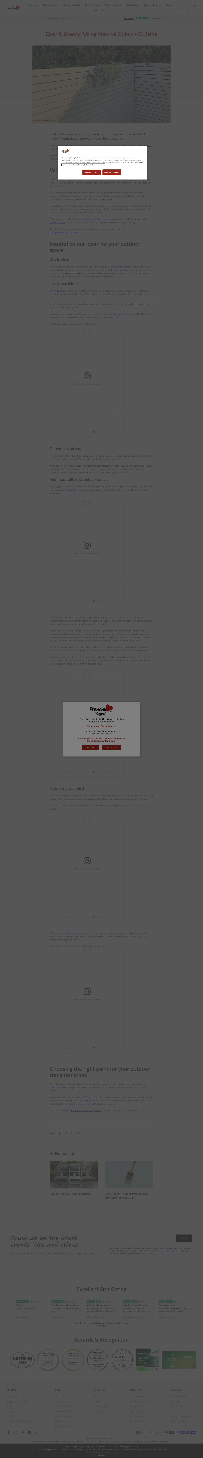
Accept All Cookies (111, 172)
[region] (102, 163)
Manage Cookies (91, 172)
